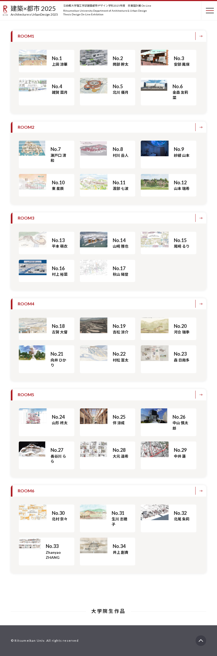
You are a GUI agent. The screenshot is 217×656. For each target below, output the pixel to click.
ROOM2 (26, 127)
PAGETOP (201, 638)
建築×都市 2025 (34, 10)
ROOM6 (26, 490)
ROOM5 (26, 394)
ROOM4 (26, 303)
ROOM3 (26, 217)
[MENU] (207, 10)
